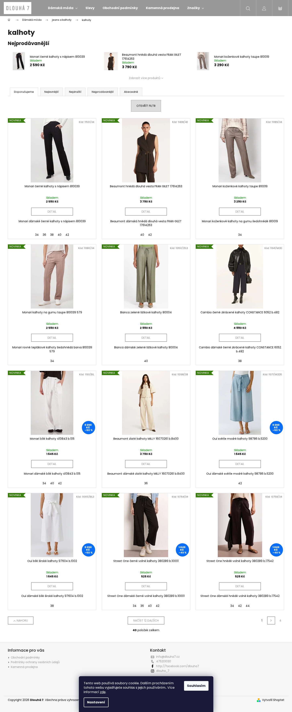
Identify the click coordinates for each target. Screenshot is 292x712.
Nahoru (22, 620)
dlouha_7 (162, 671)
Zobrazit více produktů (144, 78)
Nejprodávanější (103, 92)
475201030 (163, 661)
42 (67, 235)
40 (59, 235)
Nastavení (96, 702)
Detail (52, 212)
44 (248, 606)
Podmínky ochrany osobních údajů (35, 662)
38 (52, 235)
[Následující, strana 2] (271, 620)
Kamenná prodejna (24, 667)
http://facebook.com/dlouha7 (177, 666)
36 (44, 235)
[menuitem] (62, 8)
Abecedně (131, 92)
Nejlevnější (51, 92)
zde (103, 692)
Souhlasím (196, 685)
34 (37, 235)
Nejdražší (75, 92)
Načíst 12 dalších (146, 620)
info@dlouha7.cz (168, 657)
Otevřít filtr (146, 106)
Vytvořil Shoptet (273, 700)
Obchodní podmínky (25, 657)
